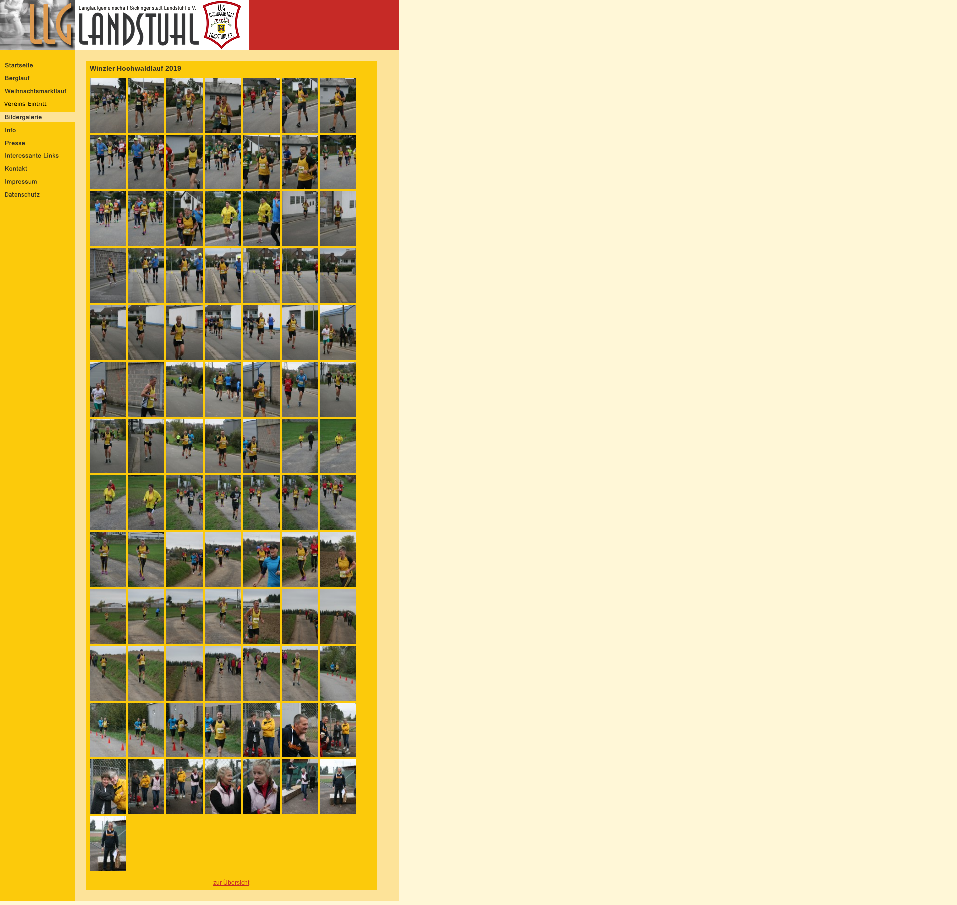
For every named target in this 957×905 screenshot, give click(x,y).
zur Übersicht (231, 882)
